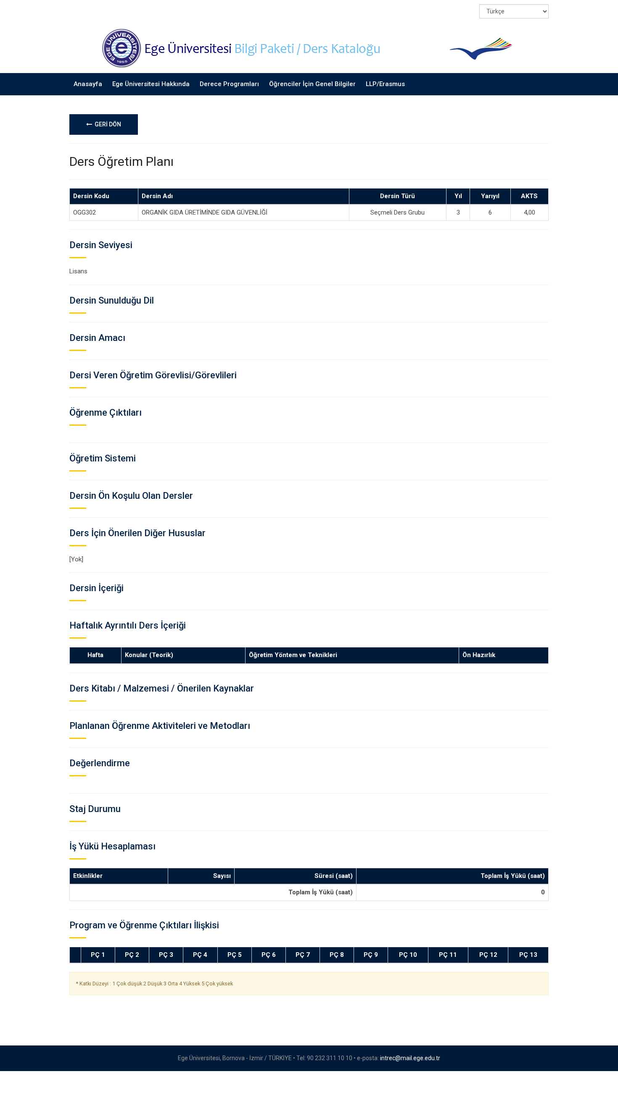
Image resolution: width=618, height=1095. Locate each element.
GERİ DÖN (106, 124)
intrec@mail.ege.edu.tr (410, 1058)
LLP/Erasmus (385, 84)
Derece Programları (229, 84)
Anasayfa (88, 84)
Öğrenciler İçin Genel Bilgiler (312, 84)
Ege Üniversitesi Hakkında (151, 84)
